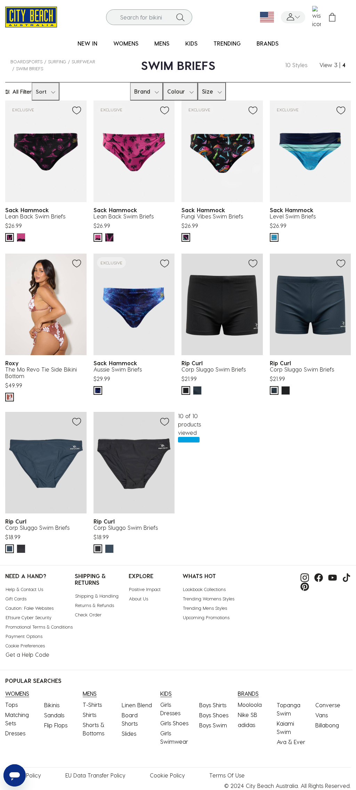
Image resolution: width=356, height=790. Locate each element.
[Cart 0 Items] (332, 17)
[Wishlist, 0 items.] (316, 17)
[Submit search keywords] (180, 17)
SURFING (57, 61)
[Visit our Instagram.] (303, 576)
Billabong (327, 725)
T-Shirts (92, 704)
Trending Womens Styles (208, 598)
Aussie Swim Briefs (118, 369)
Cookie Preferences (25, 645)
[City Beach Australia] (31, 16)
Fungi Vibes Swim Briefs (212, 216)
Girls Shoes (174, 723)
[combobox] (149, 17)
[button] (293, 17)
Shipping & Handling (97, 595)
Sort (41, 91)
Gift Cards (16, 598)
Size (207, 91)
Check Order (88, 614)
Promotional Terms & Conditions (39, 626)
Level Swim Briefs (293, 216)
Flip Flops (55, 725)
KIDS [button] (191, 43)
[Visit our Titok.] (345, 576)
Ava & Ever (291, 742)
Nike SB (247, 714)
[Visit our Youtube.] (331, 576)
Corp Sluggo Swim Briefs (213, 369)
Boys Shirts (212, 705)
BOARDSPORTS (26, 61)
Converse (327, 705)
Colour (176, 91)
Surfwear (83, 61)
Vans (321, 715)
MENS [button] (161, 43)
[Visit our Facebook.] (317, 576)
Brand (142, 91)
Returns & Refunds (94, 605)
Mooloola (250, 704)
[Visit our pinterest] (303, 586)
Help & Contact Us (24, 589)
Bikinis (51, 705)
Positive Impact (145, 589)
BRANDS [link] (267, 43)
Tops (11, 704)
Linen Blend (137, 705)
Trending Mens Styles (205, 608)
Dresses (15, 733)
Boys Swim (213, 725)
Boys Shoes (213, 715)
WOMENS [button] (125, 43)
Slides (129, 733)
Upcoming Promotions (206, 617)
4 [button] (344, 65)
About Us (138, 598)
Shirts (89, 714)
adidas (246, 724)
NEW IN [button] (87, 43)
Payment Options (24, 636)
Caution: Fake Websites (30, 608)
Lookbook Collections (204, 589)
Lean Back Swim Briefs (35, 216)
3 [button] (336, 65)
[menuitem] (87, 43)
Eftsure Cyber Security (28, 617)
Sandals (54, 715)
